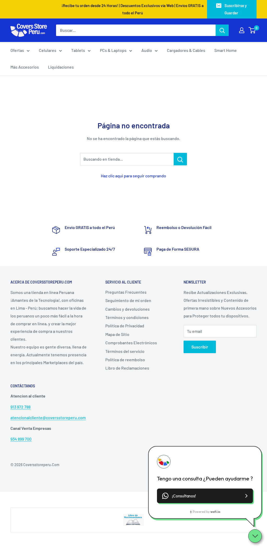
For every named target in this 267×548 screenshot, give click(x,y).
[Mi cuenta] (241, 30)
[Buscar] (222, 30)
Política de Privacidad (124, 325)
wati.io (215, 512)
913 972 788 (20, 406)
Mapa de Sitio (117, 334)
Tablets (78, 50)
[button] (205, 496)
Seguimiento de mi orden (128, 300)
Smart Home (225, 50)
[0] (252, 30)
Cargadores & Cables (186, 50)
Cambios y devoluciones (127, 308)
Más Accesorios (24, 66)
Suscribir (199, 346)
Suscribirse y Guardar (235, 9)
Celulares (47, 50)
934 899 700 (21, 438)
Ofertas (17, 50)
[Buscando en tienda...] (180, 159)
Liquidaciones (61, 66)
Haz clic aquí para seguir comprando (133, 175)
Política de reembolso (125, 359)
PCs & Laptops (113, 50)
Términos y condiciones (127, 317)
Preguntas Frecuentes (126, 292)
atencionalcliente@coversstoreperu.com (48, 417)
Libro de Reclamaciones (127, 367)
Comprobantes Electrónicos (131, 342)
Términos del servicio (124, 351)
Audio (146, 50)
